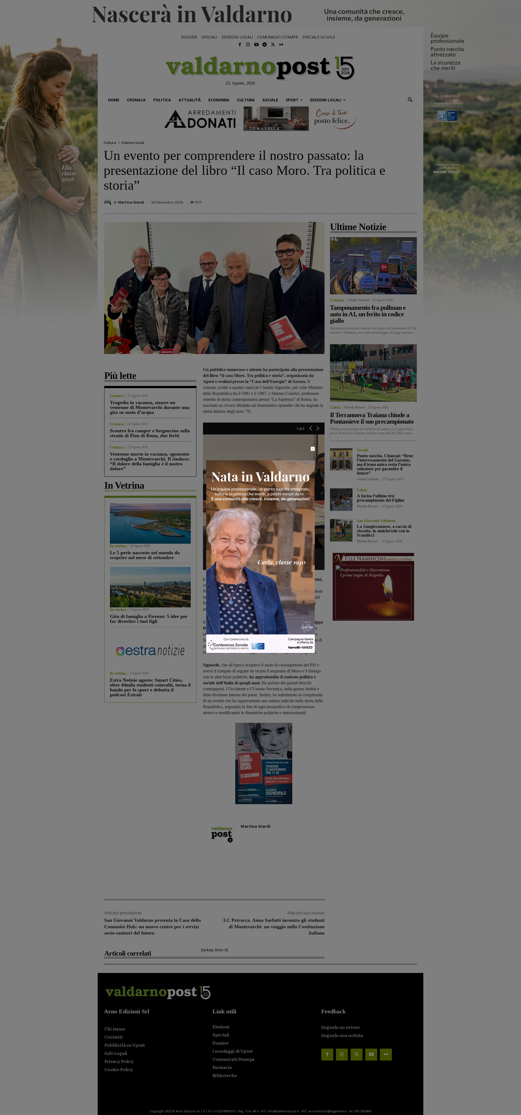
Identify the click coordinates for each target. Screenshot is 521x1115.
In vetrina (118, 546)
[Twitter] (273, 45)
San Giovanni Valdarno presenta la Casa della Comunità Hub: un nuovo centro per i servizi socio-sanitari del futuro (152, 926)
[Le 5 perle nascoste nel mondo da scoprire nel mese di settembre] (150, 523)
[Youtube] (256, 45)
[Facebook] (240, 45)
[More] (411, 200)
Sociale (362, 450)
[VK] (386, 200)
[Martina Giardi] (108, 202)
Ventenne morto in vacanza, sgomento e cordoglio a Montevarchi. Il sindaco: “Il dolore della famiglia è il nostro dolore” (150, 461)
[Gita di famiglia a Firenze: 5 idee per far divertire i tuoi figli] (150, 587)
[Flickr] (281, 45)
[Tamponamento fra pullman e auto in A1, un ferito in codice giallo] (373, 265)
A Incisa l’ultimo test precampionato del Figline (381, 498)
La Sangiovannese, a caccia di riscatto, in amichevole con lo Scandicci (384, 530)
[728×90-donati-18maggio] (260, 119)
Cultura (110, 142)
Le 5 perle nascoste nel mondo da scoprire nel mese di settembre (145, 555)
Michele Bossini (354, 407)
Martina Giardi (131, 202)
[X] (361, 200)
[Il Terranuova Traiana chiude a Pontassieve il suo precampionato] (373, 372)
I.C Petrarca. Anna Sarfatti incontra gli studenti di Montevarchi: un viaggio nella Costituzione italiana (274, 926)
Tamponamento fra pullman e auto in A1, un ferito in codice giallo (368, 314)
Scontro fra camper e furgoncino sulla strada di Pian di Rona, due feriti (150, 433)
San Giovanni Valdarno (376, 521)
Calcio (335, 408)
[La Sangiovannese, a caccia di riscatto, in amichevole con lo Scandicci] (341, 530)
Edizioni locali (133, 142)
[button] (410, 100)
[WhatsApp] (398, 200)
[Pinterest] (373, 200)
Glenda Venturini (358, 300)
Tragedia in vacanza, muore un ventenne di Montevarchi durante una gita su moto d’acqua (149, 407)
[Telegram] (264, 45)
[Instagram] (248, 45)
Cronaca (117, 396)
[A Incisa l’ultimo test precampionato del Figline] (341, 499)
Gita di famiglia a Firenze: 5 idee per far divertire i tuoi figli (149, 619)
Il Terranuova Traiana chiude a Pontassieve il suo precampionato (372, 418)
